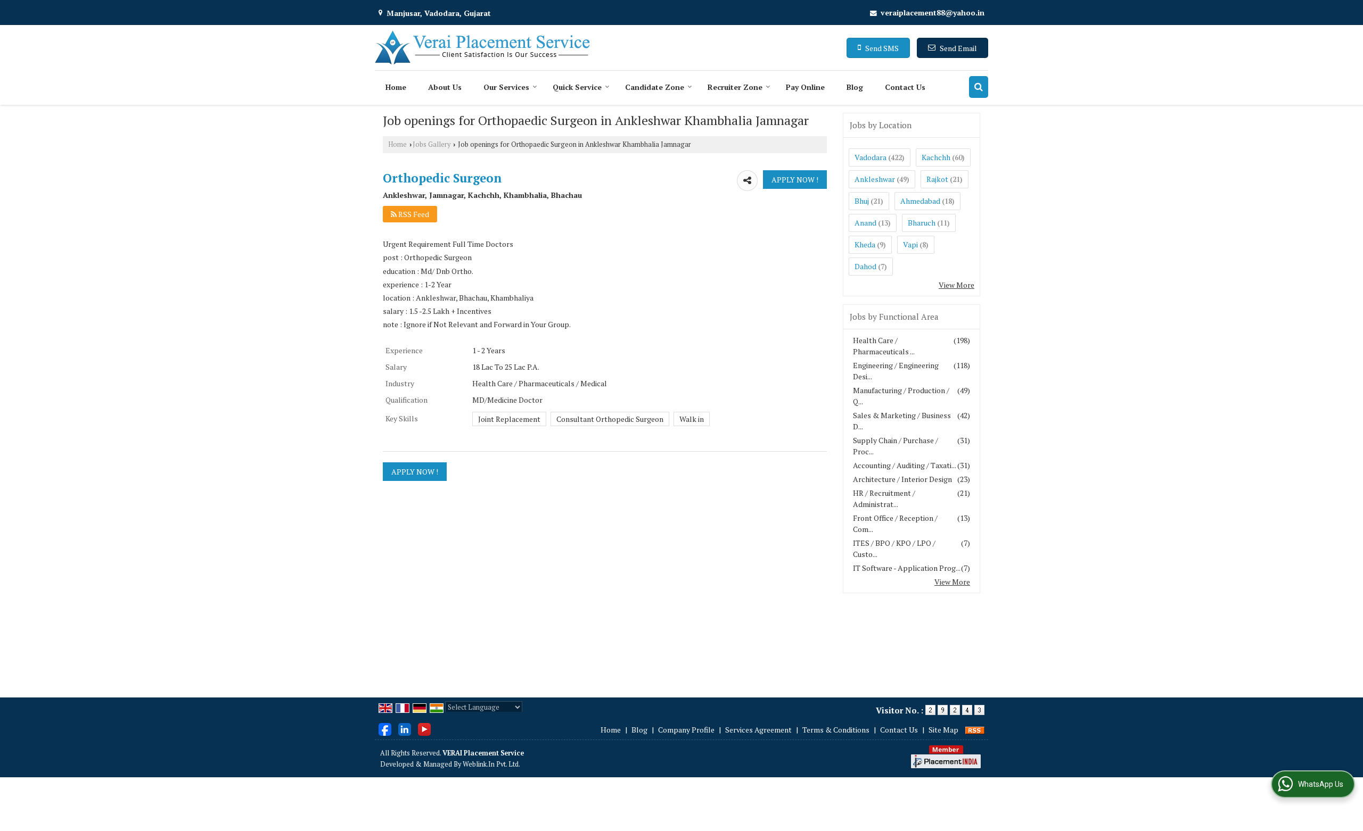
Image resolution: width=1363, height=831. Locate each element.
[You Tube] (424, 729)
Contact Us (905, 87)
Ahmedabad (920, 201)
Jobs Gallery (431, 144)
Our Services (506, 87)
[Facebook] (385, 729)
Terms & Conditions (835, 730)
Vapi (910, 244)
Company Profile (686, 730)
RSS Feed (413, 214)
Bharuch (921, 223)
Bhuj (862, 201)
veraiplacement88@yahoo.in (932, 12)
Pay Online (805, 87)
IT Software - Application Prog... (906, 568)
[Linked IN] (404, 729)
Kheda (865, 244)
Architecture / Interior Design (902, 479)
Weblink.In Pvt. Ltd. (491, 764)
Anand (865, 223)
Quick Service (577, 87)
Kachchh (936, 157)
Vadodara (870, 157)
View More (956, 285)
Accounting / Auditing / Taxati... (904, 465)
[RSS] (974, 730)
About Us (445, 87)
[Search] (978, 87)
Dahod (865, 266)
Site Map (943, 730)
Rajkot (937, 179)
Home (395, 87)
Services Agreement (758, 730)
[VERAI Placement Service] (482, 47)
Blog (855, 87)
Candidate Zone (654, 87)
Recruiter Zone (735, 87)
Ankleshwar (875, 179)
